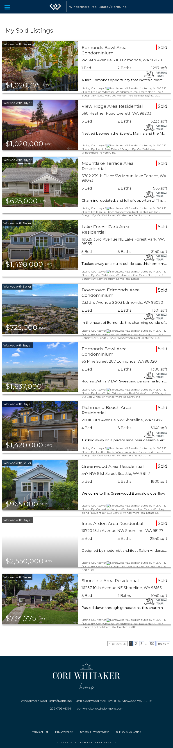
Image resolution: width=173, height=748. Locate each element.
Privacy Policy (64, 732)
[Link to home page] (55, 6)
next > (163, 643)
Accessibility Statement (94, 732)
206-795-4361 (60, 708)
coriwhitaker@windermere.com (100, 708)
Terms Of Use (40, 732)
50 (152, 643)
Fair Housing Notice (128, 732)
